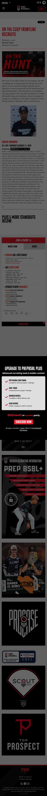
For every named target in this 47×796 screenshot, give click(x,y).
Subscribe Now (23, 422)
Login (22, 428)
